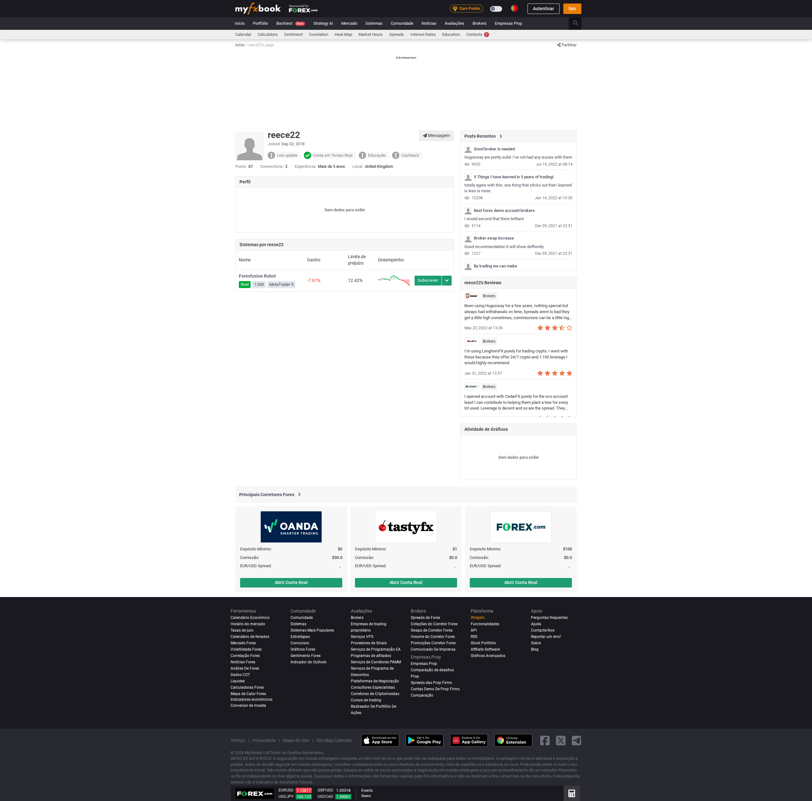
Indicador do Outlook (308, 662)
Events (367, 790)
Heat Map (343, 34)
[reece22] (468, 149)
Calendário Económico (250, 617)
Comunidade (402, 23)
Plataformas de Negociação (375, 681)
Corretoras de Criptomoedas (375, 694)
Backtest (290, 23)
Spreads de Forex (425, 617)
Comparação (422, 695)
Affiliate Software (485, 649)
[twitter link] (561, 740)
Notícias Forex (243, 662)
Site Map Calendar (334, 740)
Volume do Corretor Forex (433, 636)
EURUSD (286, 790)
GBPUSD (325, 790)
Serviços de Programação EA (376, 649)
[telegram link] (576, 740)
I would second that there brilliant (494, 218)
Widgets (478, 617)
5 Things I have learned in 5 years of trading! (513, 177)
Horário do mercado (248, 624)
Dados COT (240, 675)
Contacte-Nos (542, 630)
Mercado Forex (243, 643)
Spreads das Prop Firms (431, 682)
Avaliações (454, 23)
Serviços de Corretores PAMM (376, 662)
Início (240, 23)
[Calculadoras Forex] (572, 793)
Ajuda (536, 624)
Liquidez (238, 681)
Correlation (318, 34)
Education (451, 34)
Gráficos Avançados (488, 655)
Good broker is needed (494, 149)
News (366, 796)
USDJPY (286, 796)
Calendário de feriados (250, 636)
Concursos (300, 643)
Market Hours (370, 34)
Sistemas (374, 23)
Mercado (349, 23)
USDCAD (325, 796)
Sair (572, 8)
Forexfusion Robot (257, 276)
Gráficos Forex (303, 649)
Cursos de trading (366, 700)
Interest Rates (423, 34)
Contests (477, 34)
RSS (474, 636)
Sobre (536, 643)
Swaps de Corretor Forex (432, 630)
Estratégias (300, 636)
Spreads (396, 34)
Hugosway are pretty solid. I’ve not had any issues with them (518, 157)
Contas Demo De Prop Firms (435, 689)
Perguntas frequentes (549, 617)
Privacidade (264, 740)
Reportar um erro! (546, 636)
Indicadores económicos (251, 699)
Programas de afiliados (371, 655)
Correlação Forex (245, 655)
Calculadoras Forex (247, 687)
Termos (238, 740)
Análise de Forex (245, 668)
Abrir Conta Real (291, 582)
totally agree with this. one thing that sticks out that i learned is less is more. (518, 188)
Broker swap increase (494, 238)
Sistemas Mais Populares (312, 630)
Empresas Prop (508, 23)
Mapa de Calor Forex (248, 694)
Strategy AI (323, 23)
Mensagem (438, 135)
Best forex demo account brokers (504, 210)
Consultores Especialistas (373, 687)
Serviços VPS (362, 636)
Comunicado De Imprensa (433, 649)
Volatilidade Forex (246, 649)
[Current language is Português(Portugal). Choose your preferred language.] (514, 8)
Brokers (480, 23)
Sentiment (293, 34)
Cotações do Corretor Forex (434, 624)
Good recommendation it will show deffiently (504, 246)
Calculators (268, 34)
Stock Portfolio (483, 643)
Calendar (243, 34)
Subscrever (428, 280)
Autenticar (543, 8)
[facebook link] (545, 740)
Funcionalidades (485, 624)
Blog (535, 649)
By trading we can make (495, 266)
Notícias (429, 23)
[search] (579, 23)
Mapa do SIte (296, 740)
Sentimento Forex (306, 655)
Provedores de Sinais (369, 643)
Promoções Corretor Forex (433, 643)
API (474, 630)
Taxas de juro (242, 630)
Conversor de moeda (248, 705)
